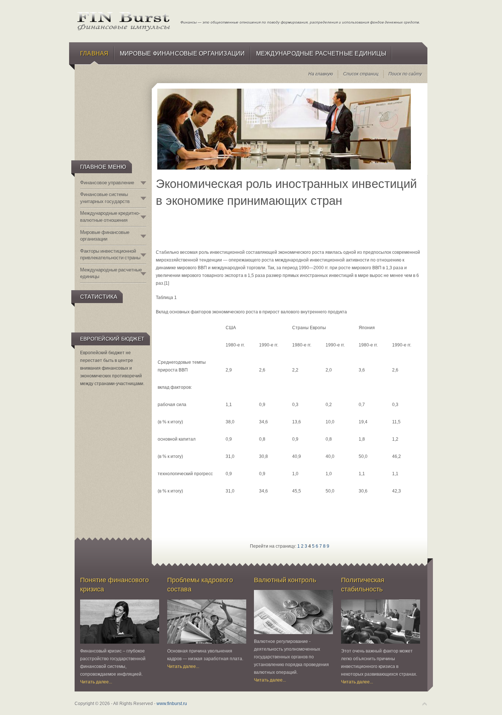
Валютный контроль (285, 580)
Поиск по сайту (405, 74)
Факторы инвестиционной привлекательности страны (110, 254)
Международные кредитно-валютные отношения (110, 216)
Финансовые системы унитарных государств (105, 197)
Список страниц (361, 74)
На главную (320, 74)
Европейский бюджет (112, 338)
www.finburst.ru (172, 703)
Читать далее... (96, 681)
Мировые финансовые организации (104, 235)
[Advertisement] (112, 120)
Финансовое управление (107, 182)
